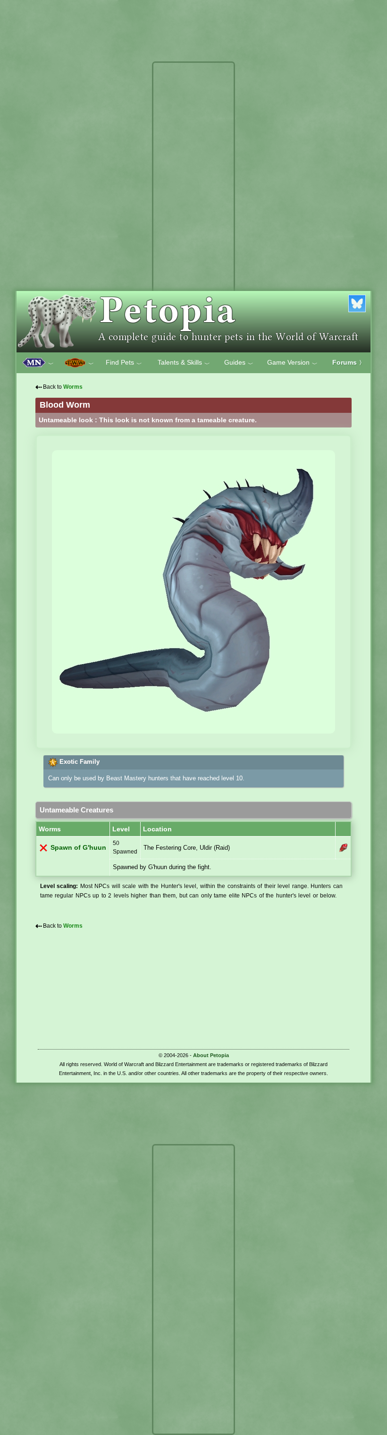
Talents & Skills (184, 363)
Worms (73, 387)
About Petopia (211, 1055)
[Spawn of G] (343, 848)
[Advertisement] (193, 207)
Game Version (292, 363)
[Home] (193, 321)
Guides (238, 363)
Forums (348, 362)
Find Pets (124, 363)
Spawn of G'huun (78, 847)
